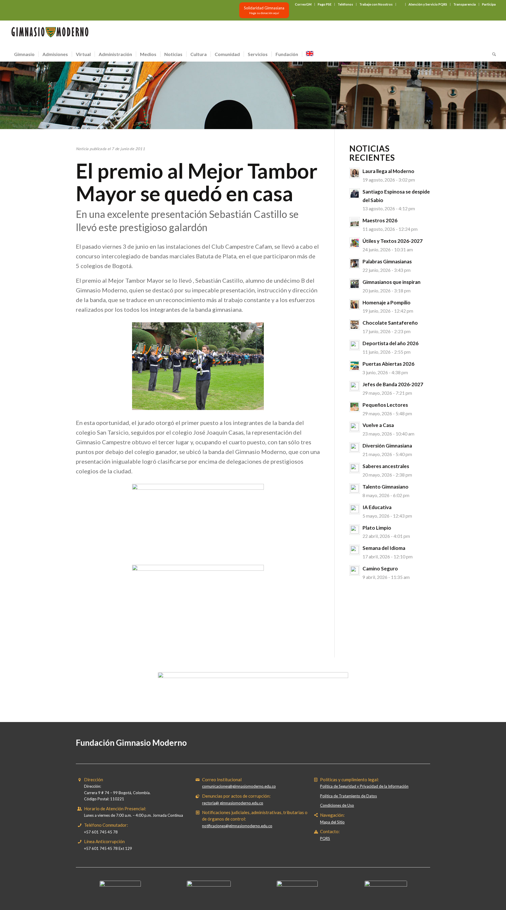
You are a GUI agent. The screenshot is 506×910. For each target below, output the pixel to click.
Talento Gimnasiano (385, 487)
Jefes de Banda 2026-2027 (393, 384)
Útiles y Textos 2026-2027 (393, 241)
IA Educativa (377, 507)
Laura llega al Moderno (388, 171)
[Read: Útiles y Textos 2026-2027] (354, 243)
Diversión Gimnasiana (387, 446)
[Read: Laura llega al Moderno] (354, 173)
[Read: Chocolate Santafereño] (354, 324)
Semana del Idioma (384, 548)
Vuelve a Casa (378, 425)
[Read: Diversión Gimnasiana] (354, 447)
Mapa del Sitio (332, 822)
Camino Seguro (380, 568)
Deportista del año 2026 (390, 343)
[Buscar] (492, 54)
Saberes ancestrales (386, 466)
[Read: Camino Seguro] (354, 570)
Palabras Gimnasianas (387, 261)
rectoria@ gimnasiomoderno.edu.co (232, 803)
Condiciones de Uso (337, 805)
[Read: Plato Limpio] (354, 529)
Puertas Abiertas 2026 (388, 364)
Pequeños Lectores (385, 405)
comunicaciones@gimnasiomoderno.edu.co (239, 786)
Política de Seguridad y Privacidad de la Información (364, 786)
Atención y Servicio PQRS (427, 4)
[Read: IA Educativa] (354, 509)
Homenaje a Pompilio (387, 302)
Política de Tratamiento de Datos (348, 796)
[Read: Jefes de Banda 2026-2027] (354, 386)
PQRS (325, 838)
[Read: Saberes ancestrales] (354, 468)
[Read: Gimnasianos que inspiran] (354, 284)
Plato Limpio (377, 528)
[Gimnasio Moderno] (49, 34)
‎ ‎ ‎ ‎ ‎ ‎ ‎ (400, 4)
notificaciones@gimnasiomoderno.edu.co (237, 825)
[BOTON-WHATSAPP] (386, 885)
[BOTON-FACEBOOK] (120, 885)
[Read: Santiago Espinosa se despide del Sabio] (354, 193)
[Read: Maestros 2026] (354, 222)
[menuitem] (303, 4)
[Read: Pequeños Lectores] (354, 406)
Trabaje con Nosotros (376, 4)
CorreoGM (303, 4)
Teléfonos (345, 4)
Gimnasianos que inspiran (391, 282)
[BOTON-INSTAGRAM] (209, 885)
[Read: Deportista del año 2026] (354, 345)
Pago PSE (324, 4)
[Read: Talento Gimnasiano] (354, 488)
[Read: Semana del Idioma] (354, 550)
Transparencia (464, 4)
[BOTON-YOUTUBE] (297, 885)
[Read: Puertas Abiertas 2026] (354, 365)
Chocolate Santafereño (390, 323)
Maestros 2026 (380, 220)
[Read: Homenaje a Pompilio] (354, 304)
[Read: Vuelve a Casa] (354, 427)
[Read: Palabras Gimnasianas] (354, 263)
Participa (489, 4)
